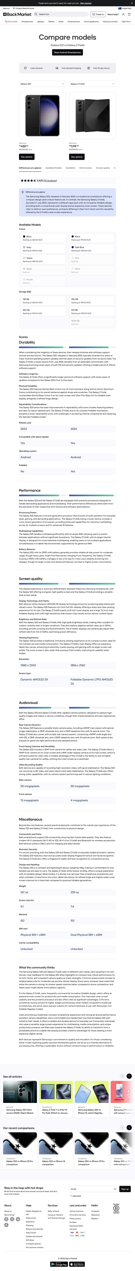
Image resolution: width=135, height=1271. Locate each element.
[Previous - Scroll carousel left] (122, 1076)
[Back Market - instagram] (6, 1219)
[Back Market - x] (12, 1219)
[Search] (36, 14)
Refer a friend (53, 1211)
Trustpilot (95, 1211)
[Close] (132, 3)
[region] (67, 1099)
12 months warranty (78, 1215)
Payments (30, 1221)
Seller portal (31, 1218)
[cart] (129, 14)
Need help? (113, 14)
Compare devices (33, 1244)
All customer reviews (34, 1247)
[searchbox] (63, 14)
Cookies (73, 1222)
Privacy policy (75, 1218)
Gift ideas (30, 1240)
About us (8, 1211)
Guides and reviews (34, 1236)
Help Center (31, 1233)
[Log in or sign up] (123, 14)
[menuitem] (27, 21)
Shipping (29, 1225)
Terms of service (76, 1211)
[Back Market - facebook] (6, 1225)
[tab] (30, 167)
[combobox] (42, 84)
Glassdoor (95, 1215)
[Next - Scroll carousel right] (129, 1076)
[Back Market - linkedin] (18, 1219)
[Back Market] (17, 14)
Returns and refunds (34, 1229)
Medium (94, 1218)
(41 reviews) (50, 180)
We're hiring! (9, 1215)
